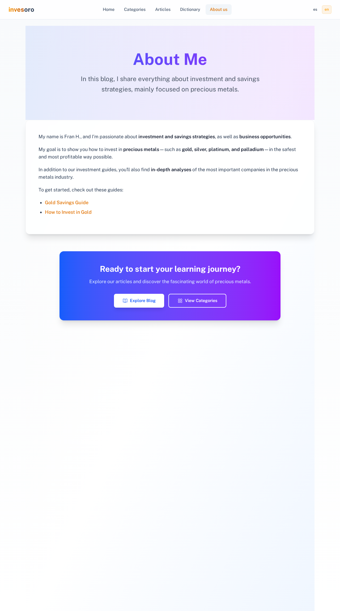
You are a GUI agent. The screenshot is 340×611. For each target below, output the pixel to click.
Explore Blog (143, 300)
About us (218, 9)
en (327, 9)
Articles (163, 9)
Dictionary (190, 9)
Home (108, 9)
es (315, 9)
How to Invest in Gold (68, 212)
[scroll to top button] (331, 584)
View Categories (201, 300)
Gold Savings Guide (66, 202)
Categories (135, 9)
